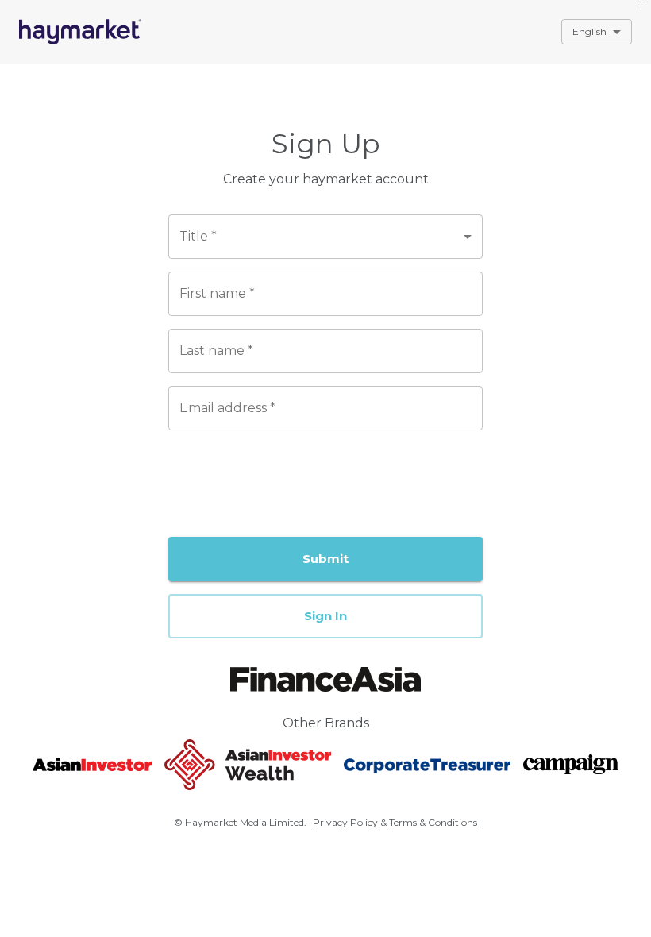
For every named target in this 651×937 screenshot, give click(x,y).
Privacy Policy (345, 822)
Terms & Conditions (433, 822)
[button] (325, 616)
